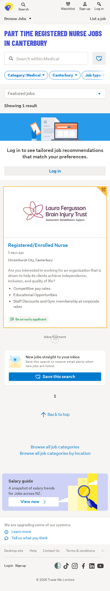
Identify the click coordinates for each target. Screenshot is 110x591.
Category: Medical (24, 75)
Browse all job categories (55, 446)
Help (33, 550)
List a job (98, 18)
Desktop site (13, 550)
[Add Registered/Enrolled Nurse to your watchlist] (101, 191)
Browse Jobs (15, 18)
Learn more (21, 531)
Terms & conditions (80, 550)
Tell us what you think (29, 538)
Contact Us (51, 550)
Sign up (84, 8)
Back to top (58, 414)
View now (30, 501)
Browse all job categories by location (55, 453)
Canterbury (63, 75)
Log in (99, 8)
